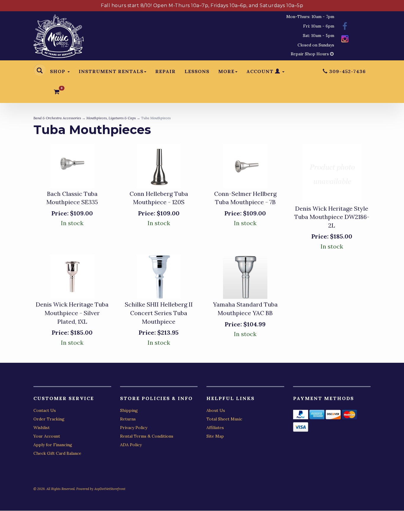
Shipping (129, 410)
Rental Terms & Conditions (146, 436)
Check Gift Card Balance (57, 453)
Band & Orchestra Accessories (57, 118)
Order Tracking (48, 419)
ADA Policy (131, 444)
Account (260, 71)
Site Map (215, 436)
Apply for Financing (52, 444)
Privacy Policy (133, 427)
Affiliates (215, 427)
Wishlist (41, 427)
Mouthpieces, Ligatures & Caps (111, 118)
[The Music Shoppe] (58, 37)
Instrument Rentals (111, 71)
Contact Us (44, 410)
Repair (165, 71)
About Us (215, 410)
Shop (58, 71)
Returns (128, 419)
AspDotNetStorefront (109, 489)
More (226, 71)
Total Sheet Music (224, 419)
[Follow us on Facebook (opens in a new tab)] (344, 27)
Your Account (46, 436)
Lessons (197, 71)
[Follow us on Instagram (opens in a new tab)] (344, 39)
